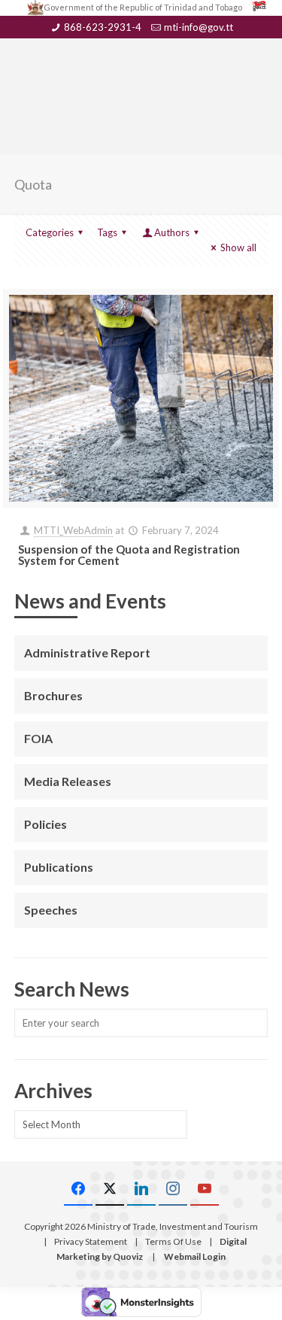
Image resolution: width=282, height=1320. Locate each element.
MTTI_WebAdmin (73, 530)
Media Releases (67, 781)
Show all (238, 247)
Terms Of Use (173, 1241)
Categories (50, 232)
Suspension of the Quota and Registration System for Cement (129, 554)
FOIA (38, 738)
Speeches (50, 910)
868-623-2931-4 (102, 27)
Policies (45, 824)
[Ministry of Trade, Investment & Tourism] (141, 72)
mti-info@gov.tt (198, 27)
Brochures (53, 695)
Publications (58, 867)
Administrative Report (87, 652)
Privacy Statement (90, 1241)
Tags (107, 232)
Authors (172, 232)
